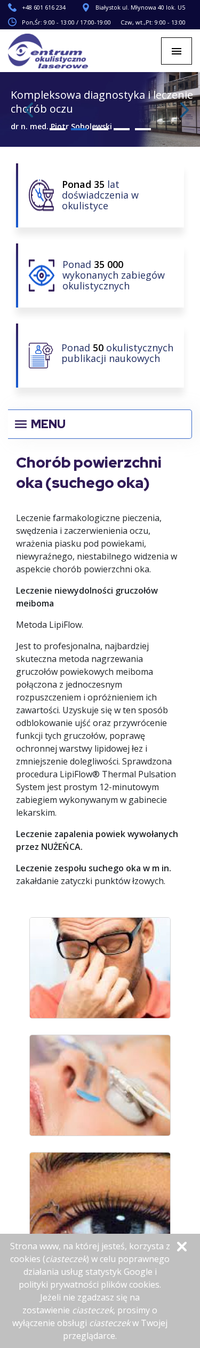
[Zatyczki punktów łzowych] (100, 1205)
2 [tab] (79, 129)
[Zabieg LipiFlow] (100, 1088)
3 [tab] (100, 129)
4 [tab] (122, 129)
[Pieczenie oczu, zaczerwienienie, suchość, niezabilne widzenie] (100, 970)
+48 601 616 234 (44, 7)
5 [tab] (143, 129)
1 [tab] (58, 129)
